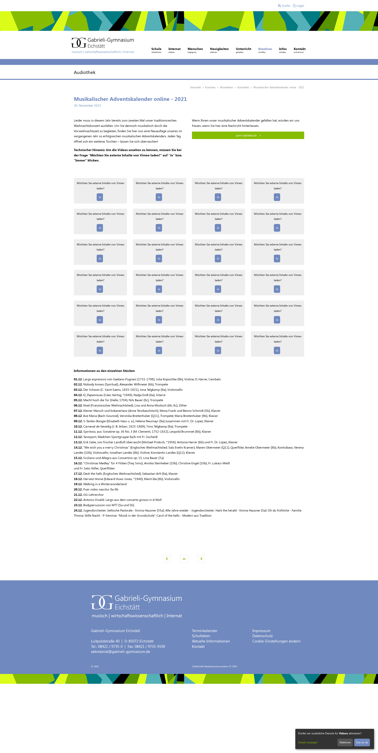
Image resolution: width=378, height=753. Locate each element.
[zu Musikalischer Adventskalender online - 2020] (201, 558)
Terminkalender (205, 630)
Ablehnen (345, 742)
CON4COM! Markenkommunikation (210, 666)
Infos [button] (283, 50)
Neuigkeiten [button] (219, 50)
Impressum (261, 630)
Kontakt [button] (300, 50)
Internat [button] (175, 50)
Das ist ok (362, 742)
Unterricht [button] (243, 50)
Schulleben (201, 635)
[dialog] (334, 739)
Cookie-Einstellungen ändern (276, 641)
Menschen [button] (195, 50)
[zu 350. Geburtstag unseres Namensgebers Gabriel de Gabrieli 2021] (166, 558)
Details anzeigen (308, 742)
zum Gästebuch (247, 135)
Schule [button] (156, 50)
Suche (285, 5)
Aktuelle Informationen (211, 641)
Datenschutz (262, 635)
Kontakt (198, 646)
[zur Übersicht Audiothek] (184, 558)
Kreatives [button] (265, 50)
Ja (100, 197)
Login (300, 5)
